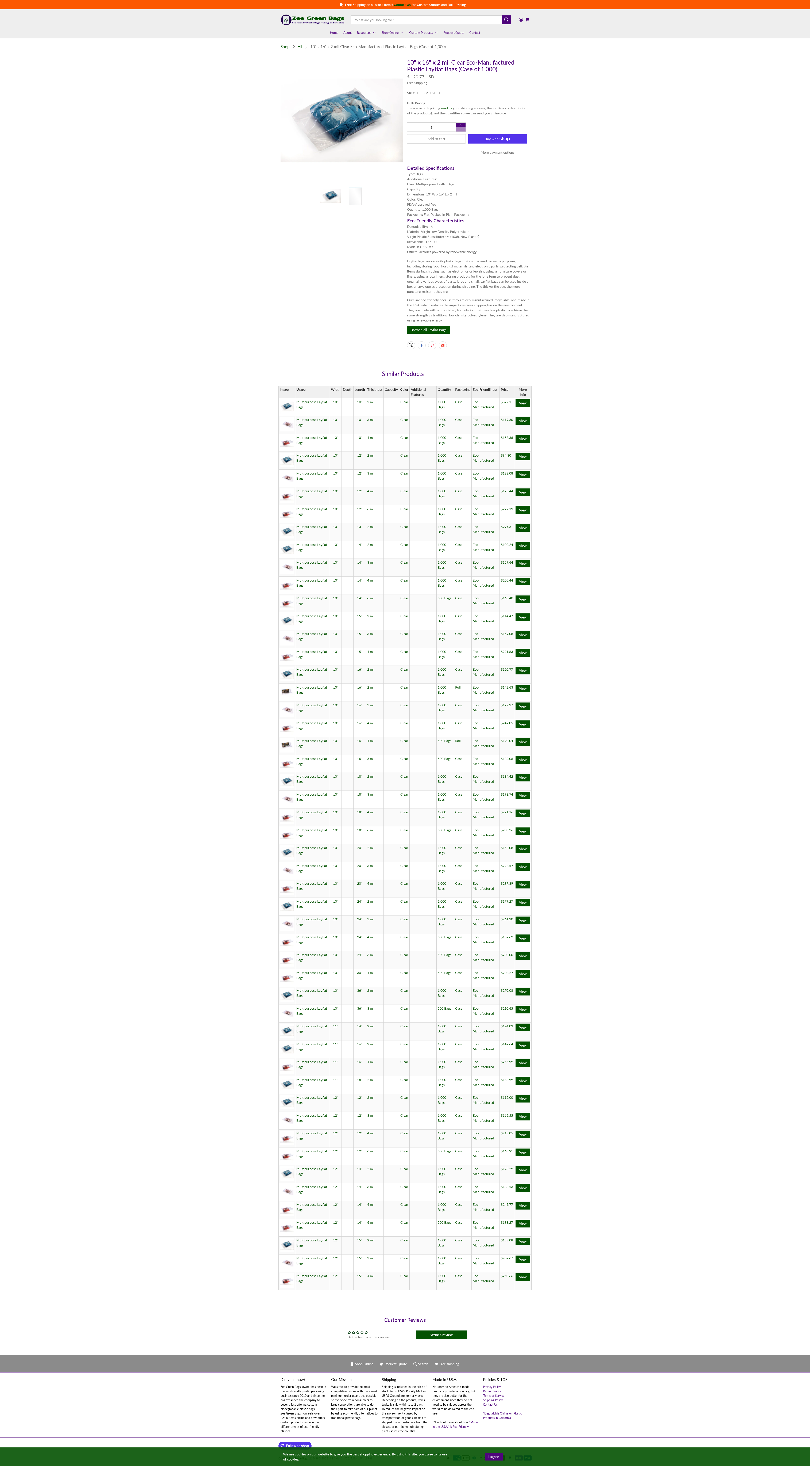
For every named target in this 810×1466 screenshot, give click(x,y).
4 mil (370, 437)
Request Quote (453, 32)
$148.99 (507, 1080)
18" (359, 776)
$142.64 (507, 1044)
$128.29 (507, 1169)
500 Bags (444, 598)
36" (359, 990)
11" (335, 1026)
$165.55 (507, 1115)
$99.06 (506, 527)
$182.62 (507, 937)
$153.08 (507, 848)
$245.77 (507, 1204)
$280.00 (507, 955)
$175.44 (507, 491)
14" (359, 544)
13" (359, 527)
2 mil (370, 402)
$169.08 (507, 634)
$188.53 (507, 1187)
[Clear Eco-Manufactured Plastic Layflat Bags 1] (342, 120)
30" (359, 973)
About (347, 32)
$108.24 (507, 544)
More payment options (497, 152)
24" (359, 901)
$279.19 (507, 509)
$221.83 (507, 652)
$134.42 (507, 776)
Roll (458, 687)
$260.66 (507, 1276)
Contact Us (490, 1404)
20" (359, 848)
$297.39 (507, 883)
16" (359, 669)
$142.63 (507, 687)
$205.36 (507, 830)
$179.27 (507, 705)
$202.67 (507, 1258)
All (300, 47)
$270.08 (507, 990)
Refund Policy (492, 1391)
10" (335, 402)
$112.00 (507, 1097)
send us (446, 108)
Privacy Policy (492, 1387)
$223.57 (507, 866)
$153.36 (507, 437)
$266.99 (507, 1062)
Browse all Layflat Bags (429, 330)
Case (458, 402)
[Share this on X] (411, 345)
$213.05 (507, 1133)
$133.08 (507, 473)
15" (359, 616)
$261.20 (507, 919)
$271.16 (507, 812)
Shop (285, 47)
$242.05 (507, 723)
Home (334, 32)
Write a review (441, 1335)
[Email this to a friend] (443, 345)
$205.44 (507, 580)
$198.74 (507, 794)
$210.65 (507, 1008)
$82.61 (506, 402)
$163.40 (507, 598)
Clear (404, 402)
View (522, 403)
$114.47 (507, 616)
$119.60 (507, 420)
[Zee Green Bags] (312, 20)
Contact (474, 32)
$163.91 (507, 1151)
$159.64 (507, 562)
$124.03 (507, 1026)
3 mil (370, 420)
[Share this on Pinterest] (432, 345)
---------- (488, 1409)
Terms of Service (493, 1395)
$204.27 (507, 973)
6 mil (370, 509)
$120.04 (507, 741)
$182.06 (507, 759)
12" (359, 455)
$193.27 (507, 1222)
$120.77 (507, 669)
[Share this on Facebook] (422, 345)
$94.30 (506, 455)
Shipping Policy (493, 1400)
